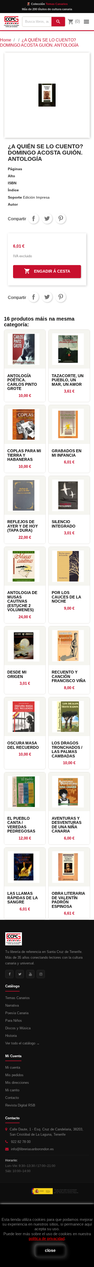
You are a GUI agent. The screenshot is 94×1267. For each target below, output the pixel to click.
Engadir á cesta (47, 271)
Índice (13, 190)
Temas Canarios (17, 998)
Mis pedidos (14, 1075)
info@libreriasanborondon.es (32, 1149)
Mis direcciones (17, 1083)
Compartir (33, 218)
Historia (11, 1036)
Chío (47, 218)
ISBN (12, 183)
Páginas (15, 169)
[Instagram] (41, 974)
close (50, 1250)
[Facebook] (9, 974)
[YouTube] (30, 974)
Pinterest (60, 218)
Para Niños (13, 1021)
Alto (11, 176)
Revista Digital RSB (20, 1105)
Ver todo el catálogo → (22, 1043)
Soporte (15, 197)
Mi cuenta (12, 1067)
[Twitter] (20, 974)
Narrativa (12, 1005)
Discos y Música (18, 1028)
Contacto (12, 1098)
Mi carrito (12, 1090)
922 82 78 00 (21, 1142)
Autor (13, 204)
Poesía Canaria (16, 1013)
